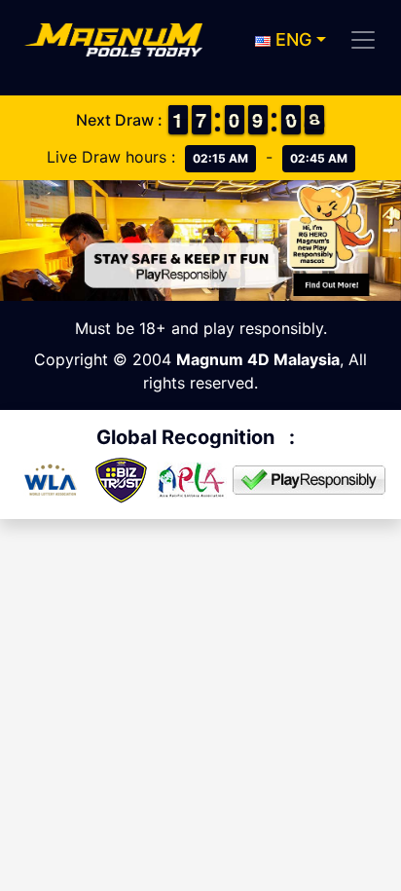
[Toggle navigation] (363, 40)
